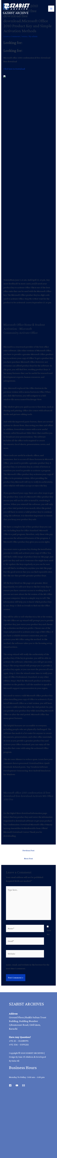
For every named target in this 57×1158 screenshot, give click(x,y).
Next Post (28, 858)
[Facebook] (10, 1085)
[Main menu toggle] (51, 9)
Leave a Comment (11, 36)
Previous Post (28, 850)
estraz (24, 36)
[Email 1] (23, 1085)
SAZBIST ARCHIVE (15, 13)
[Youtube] (17, 1085)
